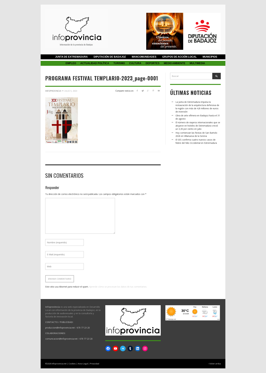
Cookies (72, 363)
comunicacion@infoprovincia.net (61, 338)
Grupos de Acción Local (179, 56)
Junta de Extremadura (71, 56)
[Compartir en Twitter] (143, 90)
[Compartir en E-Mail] (159, 90)
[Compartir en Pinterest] (153, 90)
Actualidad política (94, 63)
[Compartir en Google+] (148, 90)
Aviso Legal (83, 363)
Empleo (71, 63)
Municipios (210, 56)
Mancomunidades (144, 56)
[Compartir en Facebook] (137, 90)
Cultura (135, 63)
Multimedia (197, 63)
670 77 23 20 (83, 327)
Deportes (152, 63)
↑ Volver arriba (214, 363)
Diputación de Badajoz (110, 56)
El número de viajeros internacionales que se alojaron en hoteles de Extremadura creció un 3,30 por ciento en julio (197, 125)
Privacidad (94, 363)
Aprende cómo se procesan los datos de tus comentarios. (118, 286)
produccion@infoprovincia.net (60, 327)
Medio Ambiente (174, 63)
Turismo (119, 63)
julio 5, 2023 (70, 91)
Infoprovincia (53, 91)
